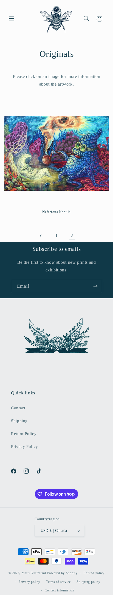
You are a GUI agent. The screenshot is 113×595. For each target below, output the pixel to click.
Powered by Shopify (62, 573)
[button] (11, 18)
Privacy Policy (24, 446)
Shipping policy (88, 581)
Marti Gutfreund (34, 573)
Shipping (19, 421)
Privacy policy (29, 581)
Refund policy (93, 573)
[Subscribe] (95, 286)
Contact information (59, 590)
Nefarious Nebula (56, 212)
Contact (18, 408)
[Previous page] (41, 235)
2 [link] (72, 235)
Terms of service (58, 581)
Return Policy (23, 433)
